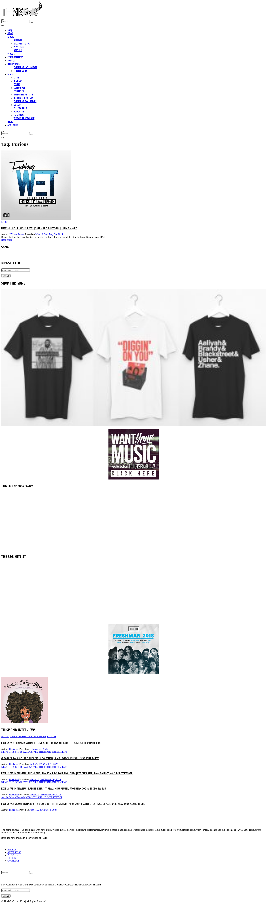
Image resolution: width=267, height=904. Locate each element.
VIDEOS (11, 53)
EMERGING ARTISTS (23, 94)
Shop (10, 30)
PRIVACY (12, 855)
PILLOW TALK (20, 108)
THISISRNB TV (20, 70)
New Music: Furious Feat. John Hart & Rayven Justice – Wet (39, 228)
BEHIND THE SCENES (23, 98)
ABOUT (11, 849)
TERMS (11, 858)
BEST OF (18, 50)
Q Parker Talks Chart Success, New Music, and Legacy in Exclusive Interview (50, 758)
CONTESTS (19, 91)
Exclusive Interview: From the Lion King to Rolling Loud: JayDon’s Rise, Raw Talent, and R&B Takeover (67, 773)
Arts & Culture (8, 797)
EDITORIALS (19, 87)
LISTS (16, 77)
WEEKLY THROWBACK (24, 118)
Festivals (20, 797)
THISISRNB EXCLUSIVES (25, 101)
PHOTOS (11, 60)
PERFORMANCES (15, 57)
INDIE (10, 121)
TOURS (17, 84)
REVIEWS (18, 81)
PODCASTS (19, 111)
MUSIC (10, 36)
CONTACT (13, 860)
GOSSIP (17, 104)
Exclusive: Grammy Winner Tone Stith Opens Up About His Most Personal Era (50, 743)
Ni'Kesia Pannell (17, 234)
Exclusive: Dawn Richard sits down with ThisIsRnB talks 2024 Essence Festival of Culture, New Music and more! (73, 804)
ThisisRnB (14, 749)
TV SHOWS (19, 115)
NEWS (10, 33)
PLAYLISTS (19, 47)
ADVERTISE (12, 125)
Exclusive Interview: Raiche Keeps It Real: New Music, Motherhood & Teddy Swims (53, 788)
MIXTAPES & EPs (22, 43)
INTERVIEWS (13, 64)
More (10, 74)
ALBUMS (18, 40)
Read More (6, 240)
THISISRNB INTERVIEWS (25, 67)
